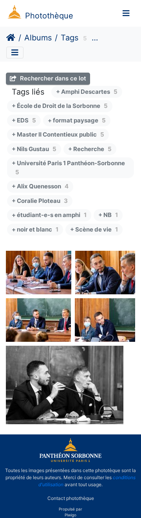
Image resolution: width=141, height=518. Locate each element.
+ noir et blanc (35, 229)
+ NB (108, 215)
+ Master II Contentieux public (58, 134)
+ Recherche (90, 149)
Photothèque (49, 15)
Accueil (10, 38)
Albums (38, 37)
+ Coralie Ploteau (40, 200)
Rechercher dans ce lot (52, 78)
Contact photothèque (70, 498)
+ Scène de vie (94, 229)
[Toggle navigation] (126, 13)
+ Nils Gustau (34, 149)
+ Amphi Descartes (87, 91)
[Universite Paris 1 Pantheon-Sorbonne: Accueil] (70, 460)
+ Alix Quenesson (40, 186)
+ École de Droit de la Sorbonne (60, 105)
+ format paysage (77, 120)
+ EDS (24, 120)
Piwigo (70, 515)
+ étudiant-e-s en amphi (49, 215)
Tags (69, 37)
